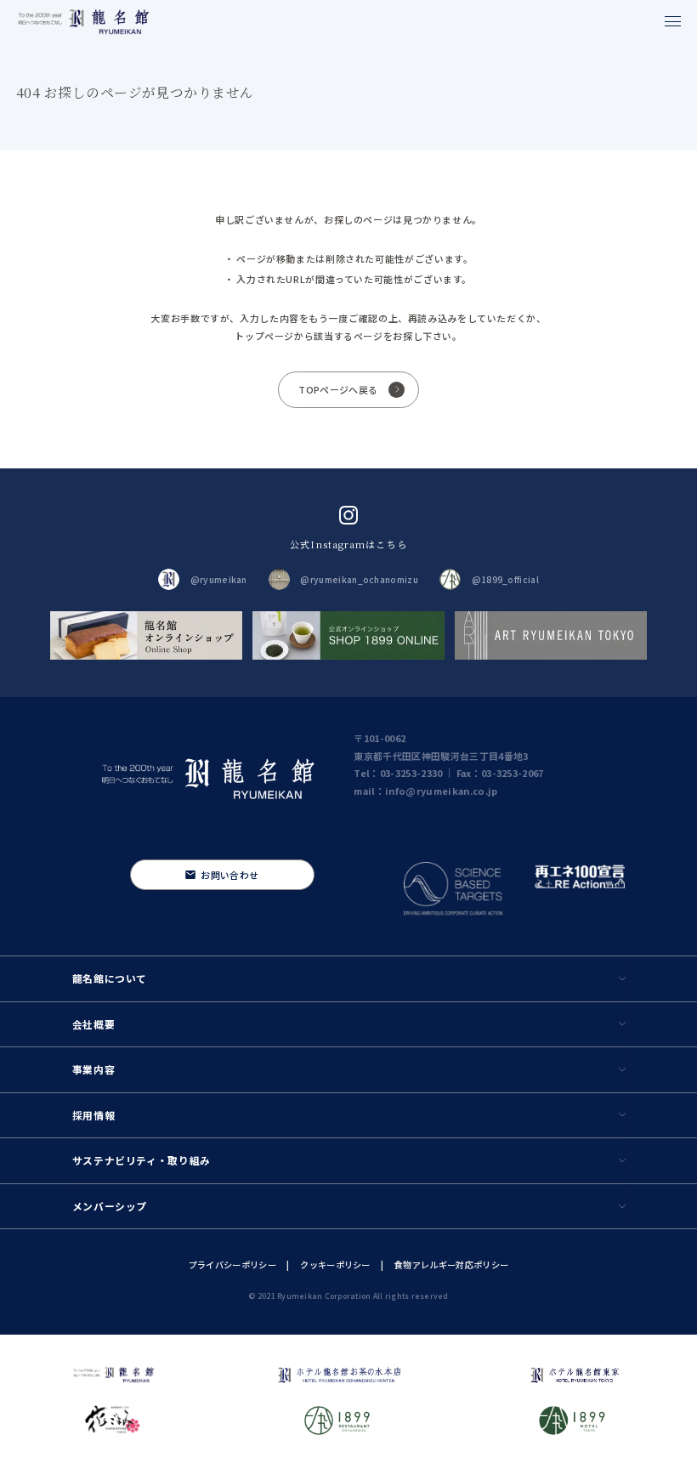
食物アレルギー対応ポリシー (451, 1264)
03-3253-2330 (411, 773)
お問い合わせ (229, 875)
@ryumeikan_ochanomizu (358, 579)
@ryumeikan (218, 579)
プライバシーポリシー (232, 1264)
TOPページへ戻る (337, 389)
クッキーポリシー (335, 1264)
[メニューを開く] (673, 21)
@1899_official (505, 579)
